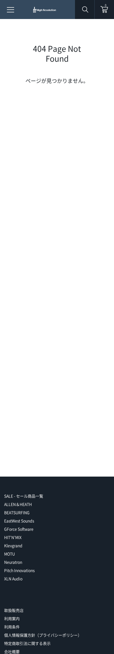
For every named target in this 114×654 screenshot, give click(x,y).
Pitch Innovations (19, 570)
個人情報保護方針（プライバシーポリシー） (43, 635)
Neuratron (13, 562)
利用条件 (12, 626)
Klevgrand (13, 545)
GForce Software (18, 529)
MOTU (9, 553)
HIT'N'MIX (13, 537)
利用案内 (12, 618)
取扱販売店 (14, 610)
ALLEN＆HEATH (18, 504)
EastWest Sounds (19, 520)
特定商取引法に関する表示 (27, 643)
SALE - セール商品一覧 (23, 496)
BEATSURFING (17, 512)
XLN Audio (13, 578)
